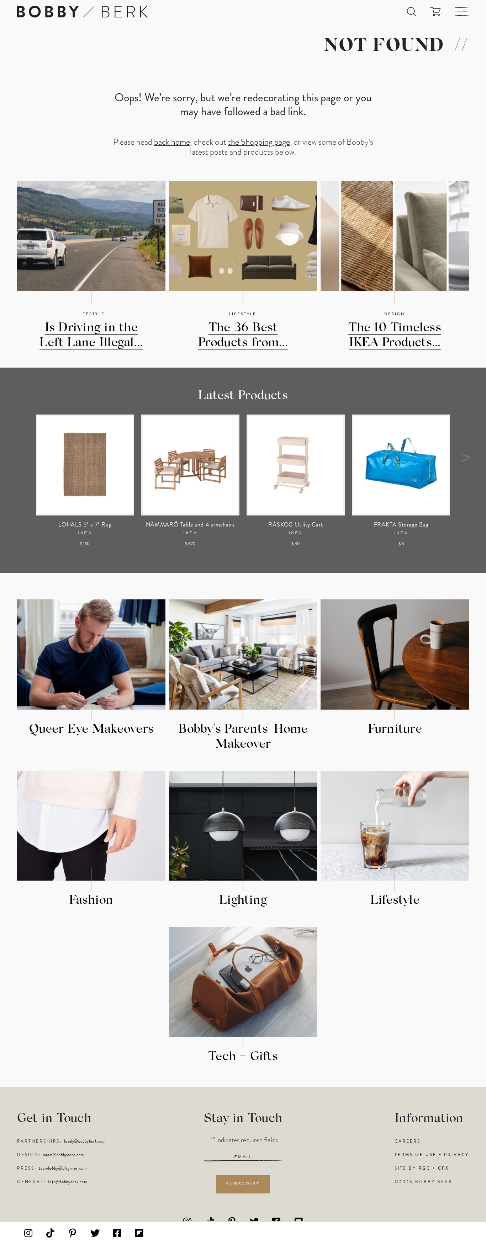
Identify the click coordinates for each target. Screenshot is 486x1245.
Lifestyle (91, 314)
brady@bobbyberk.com (85, 1141)
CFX (443, 1168)
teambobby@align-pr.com (63, 1168)
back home (172, 142)
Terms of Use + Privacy (432, 1155)
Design (394, 314)
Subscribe (243, 1184)
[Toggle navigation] (462, 11)
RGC (424, 1168)
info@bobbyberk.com (67, 1182)
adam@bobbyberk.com (63, 1155)
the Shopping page (259, 142)
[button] (411, 11)
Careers (408, 1141)
